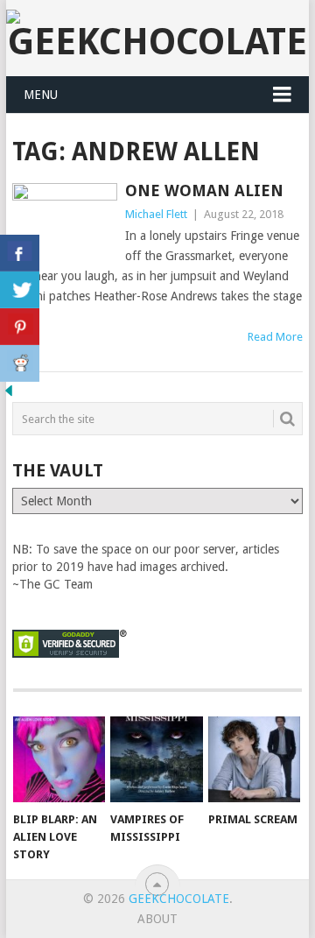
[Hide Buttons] (9, 395)
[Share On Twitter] (19, 290)
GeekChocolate (179, 899)
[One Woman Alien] (64, 221)
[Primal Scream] (254, 759)
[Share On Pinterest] (19, 326)
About (157, 919)
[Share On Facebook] (19, 253)
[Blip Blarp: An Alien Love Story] (59, 759)
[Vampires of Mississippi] (156, 759)
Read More (275, 336)
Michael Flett (156, 214)
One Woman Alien (204, 190)
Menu (41, 95)
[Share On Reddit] (19, 363)
